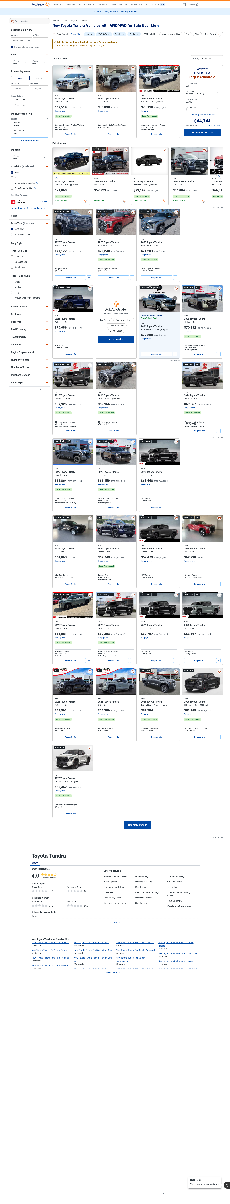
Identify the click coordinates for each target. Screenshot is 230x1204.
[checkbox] (18, 100)
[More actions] (89, 134)
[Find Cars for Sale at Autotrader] (41, 4)
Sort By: (196, 58)
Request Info (70, 134)
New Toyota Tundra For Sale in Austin (91, 942)
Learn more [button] (43, 202)
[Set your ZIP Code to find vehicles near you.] (158, 26)
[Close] (217, 1180)
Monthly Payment (192, 83)
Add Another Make (29, 140)
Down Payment (191, 99)
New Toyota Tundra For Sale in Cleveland (135, 950)
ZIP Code (36, 35)
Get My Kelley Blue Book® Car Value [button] (202, 115)
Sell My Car (102, 4)
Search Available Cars (202, 132)
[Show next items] (218, 34)
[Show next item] (174, 298)
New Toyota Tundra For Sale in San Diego (93, 950)
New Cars (71, 4)
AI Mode (158, 4)
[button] (184, 4)
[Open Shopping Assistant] (227, 1185)
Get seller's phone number (64, 577)
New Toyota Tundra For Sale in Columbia (177, 953)
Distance (14, 35)
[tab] (35, 863)
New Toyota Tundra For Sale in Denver (49, 950)
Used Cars (58, 4)
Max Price (34, 83)
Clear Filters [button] (76, 34)
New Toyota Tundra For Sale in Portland (50, 958)
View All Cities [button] (113, 972)
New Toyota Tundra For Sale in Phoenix (50, 942)
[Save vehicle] (90, 68)
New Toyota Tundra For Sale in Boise (175, 961)
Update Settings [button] (214, 125)
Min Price (15, 83)
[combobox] (29, 21)
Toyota (74, 21)
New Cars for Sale (59, 21)
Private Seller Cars (86, 4)
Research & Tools (138, 4)
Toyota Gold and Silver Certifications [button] (28, 208)
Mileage (16, 156)
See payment (60, 111)
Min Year (16, 61)
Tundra (84, 21)
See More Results (137, 825)
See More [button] (112, 922)
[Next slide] (218, 176)
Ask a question (116, 339)
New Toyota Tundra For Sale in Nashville (135, 942)
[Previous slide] (56, 176)
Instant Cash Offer (119, 4)
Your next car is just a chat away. (115, 11)
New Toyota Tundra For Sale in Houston (50, 965)
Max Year (35, 61)
